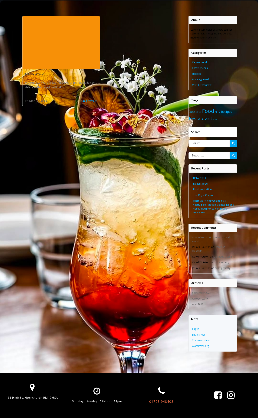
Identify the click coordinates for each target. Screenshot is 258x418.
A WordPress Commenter (206, 237)
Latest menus (200, 68)
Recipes (196, 73)
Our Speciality (221, 262)
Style (215, 119)
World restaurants (202, 85)
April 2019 (197, 304)
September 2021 (201, 292)
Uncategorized (200, 79)
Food (208, 110)
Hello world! (199, 178)
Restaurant (200, 118)
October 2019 (200, 298)
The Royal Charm (203, 195)
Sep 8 (44, 100)
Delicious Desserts (224, 256)
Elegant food (199, 62)
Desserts (195, 112)
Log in (195, 328)
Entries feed (199, 334)
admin (31, 100)
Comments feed (201, 340)
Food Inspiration (202, 189)
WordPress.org (200, 346)
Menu (217, 112)
